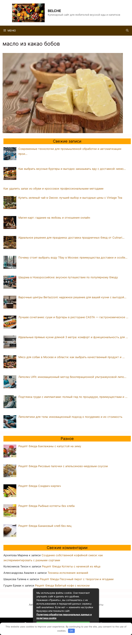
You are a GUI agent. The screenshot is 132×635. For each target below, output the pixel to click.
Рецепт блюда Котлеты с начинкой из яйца (71, 566)
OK (71, 630)
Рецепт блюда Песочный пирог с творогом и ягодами (77, 579)
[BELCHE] (28, 12)
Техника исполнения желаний (68, 572)
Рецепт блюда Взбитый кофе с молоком (62, 585)
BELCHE (54, 11)
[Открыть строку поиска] (127, 31)
